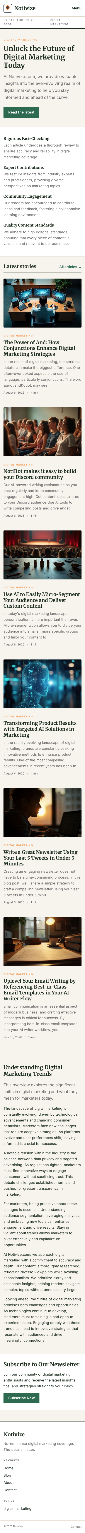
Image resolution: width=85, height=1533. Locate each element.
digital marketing (18, 335)
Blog (7, 1475)
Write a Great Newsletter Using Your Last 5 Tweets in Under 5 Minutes (40, 858)
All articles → (70, 267)
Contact (10, 1490)
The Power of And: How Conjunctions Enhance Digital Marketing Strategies (39, 348)
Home (8, 1468)
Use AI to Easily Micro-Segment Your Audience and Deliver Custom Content (41, 600)
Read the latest (21, 112)
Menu (77, 8)
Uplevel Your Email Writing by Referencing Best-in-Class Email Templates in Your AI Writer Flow (39, 990)
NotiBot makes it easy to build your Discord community (39, 474)
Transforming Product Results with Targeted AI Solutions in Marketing (40, 729)
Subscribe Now (21, 1398)
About (8, 1482)
